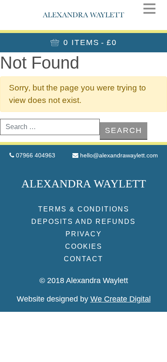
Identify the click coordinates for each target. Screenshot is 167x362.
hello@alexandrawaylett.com (119, 155)
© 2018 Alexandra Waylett (83, 280)
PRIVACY (84, 234)
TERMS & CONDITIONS (83, 209)
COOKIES (83, 246)
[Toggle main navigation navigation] (149, 8)
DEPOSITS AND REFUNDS (83, 221)
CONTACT (83, 258)
